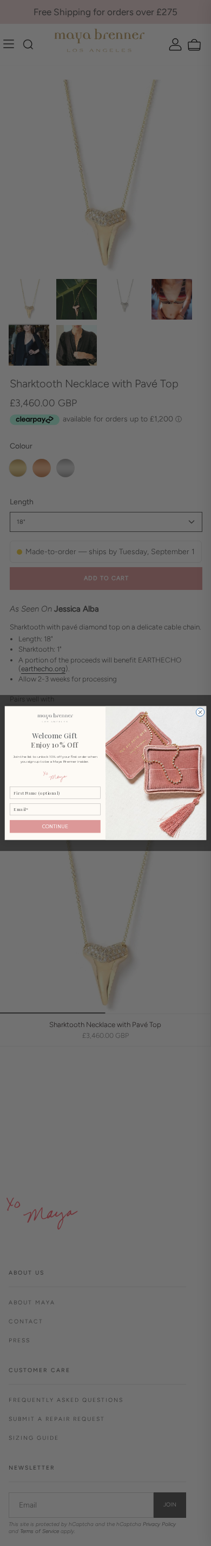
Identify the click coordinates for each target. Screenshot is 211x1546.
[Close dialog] (200, 712)
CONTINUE (55, 826)
